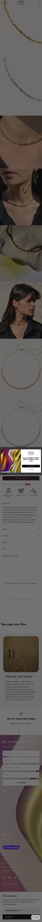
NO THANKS (31, 469)
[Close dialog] (40, 451)
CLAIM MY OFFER (31, 466)
